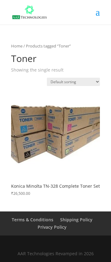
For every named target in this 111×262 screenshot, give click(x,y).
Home (17, 46)
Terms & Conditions (32, 220)
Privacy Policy (52, 227)
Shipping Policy (76, 220)
